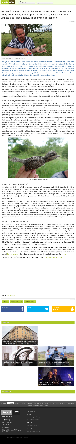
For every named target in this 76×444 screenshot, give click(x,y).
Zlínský (46, 405)
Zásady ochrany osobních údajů (14, 437)
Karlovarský (29, 403)
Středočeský (11, 403)
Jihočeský (17, 403)
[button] (27, 3)
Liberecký (41, 403)
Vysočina (64, 403)
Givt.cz (63, 254)
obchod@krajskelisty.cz (33, 425)
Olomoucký (31, 405)
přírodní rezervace (16, 302)
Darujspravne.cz (12, 254)
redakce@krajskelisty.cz (54, 257)
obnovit (55, 3)
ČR (1, 403)
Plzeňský (23, 403)
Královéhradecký (49, 403)
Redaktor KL (11, 295)
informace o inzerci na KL (33, 431)
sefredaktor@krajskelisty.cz (34, 417)
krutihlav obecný (30, 302)
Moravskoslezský (39, 405)
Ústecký (36, 403)
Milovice (5, 302)
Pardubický (58, 403)
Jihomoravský (71, 403)
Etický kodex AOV (27, 437)
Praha (4, 403)
